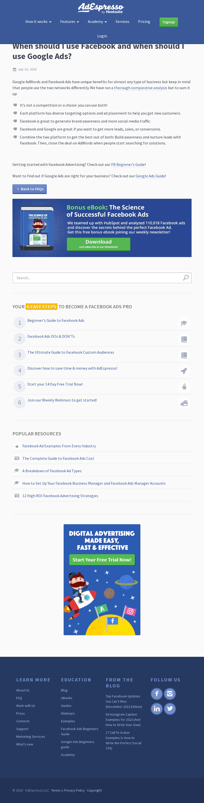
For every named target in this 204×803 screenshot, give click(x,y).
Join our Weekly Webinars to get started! (62, 400)
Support (22, 729)
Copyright (94, 790)
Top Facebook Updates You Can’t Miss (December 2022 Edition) (124, 701)
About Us (23, 690)
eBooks (66, 698)
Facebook (156, 699)
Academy (68, 754)
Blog (64, 690)
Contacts (23, 721)
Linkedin (156, 714)
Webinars (68, 713)
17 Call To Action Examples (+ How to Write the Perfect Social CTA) (123, 740)
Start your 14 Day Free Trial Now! (55, 384)
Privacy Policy (74, 790)
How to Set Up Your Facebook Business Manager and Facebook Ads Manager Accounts (94, 483)
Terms (55, 790)
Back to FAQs (32, 188)
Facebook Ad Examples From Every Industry (59, 445)
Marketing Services (30, 736)
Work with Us (25, 705)
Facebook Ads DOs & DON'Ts (51, 336)
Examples (68, 721)
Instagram (169, 699)
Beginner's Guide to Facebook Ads (55, 320)
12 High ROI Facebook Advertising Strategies (60, 495)
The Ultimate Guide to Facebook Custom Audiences (70, 352)
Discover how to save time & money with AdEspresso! (72, 368)
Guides (66, 705)
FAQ (19, 698)
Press (20, 713)
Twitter (169, 714)
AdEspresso (102, 8)
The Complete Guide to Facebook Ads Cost (58, 458)
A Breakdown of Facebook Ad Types (52, 470)
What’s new (24, 744)
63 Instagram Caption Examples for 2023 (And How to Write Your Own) (123, 719)
